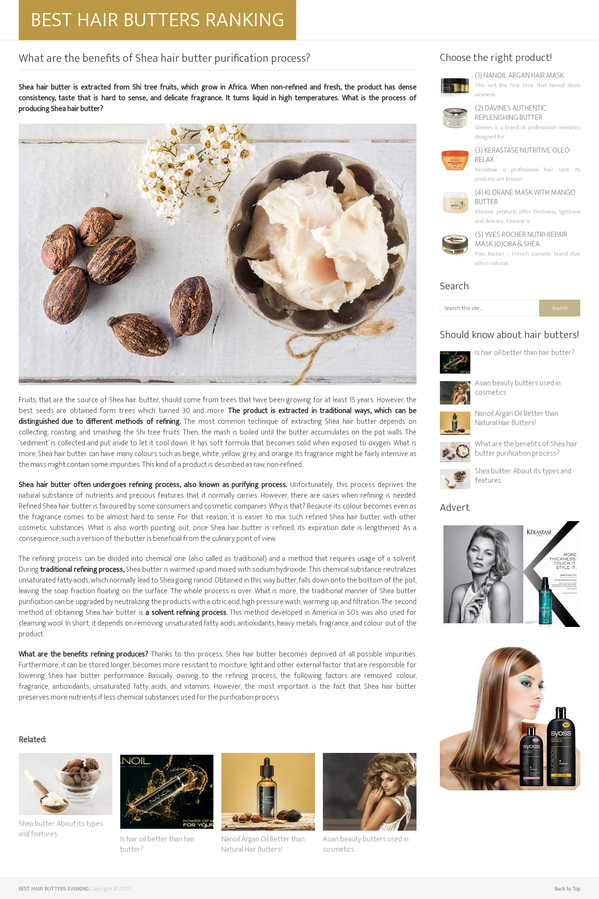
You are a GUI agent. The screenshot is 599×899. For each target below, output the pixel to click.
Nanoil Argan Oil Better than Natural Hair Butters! (516, 418)
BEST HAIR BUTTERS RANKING (157, 20)
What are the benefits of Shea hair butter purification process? (526, 449)
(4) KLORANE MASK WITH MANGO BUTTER (525, 197)
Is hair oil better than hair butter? (525, 352)
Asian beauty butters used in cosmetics (518, 388)
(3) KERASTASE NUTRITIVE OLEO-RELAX (523, 155)
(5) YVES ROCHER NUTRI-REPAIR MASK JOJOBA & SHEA (521, 239)
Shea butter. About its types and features (523, 476)
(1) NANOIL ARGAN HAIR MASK (519, 75)
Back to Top (567, 888)
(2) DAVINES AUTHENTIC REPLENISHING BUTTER (510, 113)
